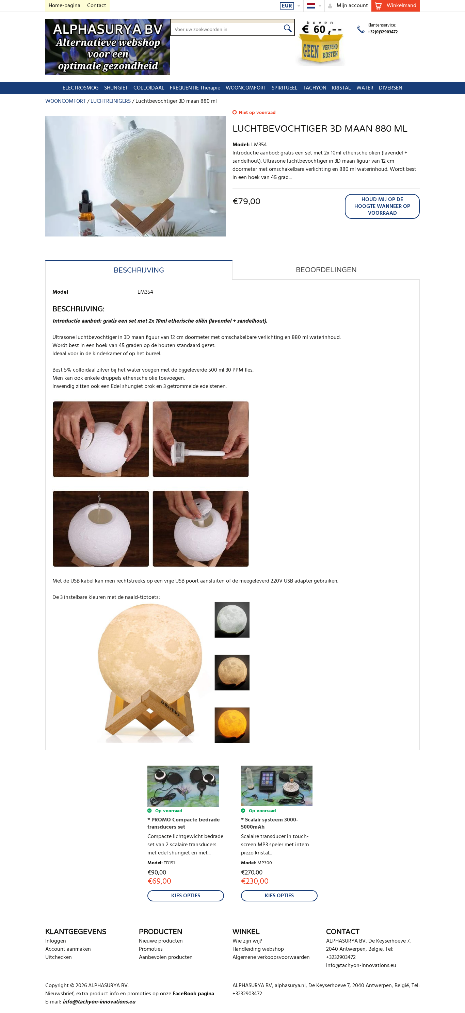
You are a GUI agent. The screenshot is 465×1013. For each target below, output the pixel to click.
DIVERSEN (390, 88)
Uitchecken (58, 957)
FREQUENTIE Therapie (195, 88)
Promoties (151, 949)
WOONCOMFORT (246, 88)
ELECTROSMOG (81, 88)
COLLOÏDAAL (148, 88)
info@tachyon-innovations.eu (361, 965)
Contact (96, 5)
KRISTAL (341, 88)
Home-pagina (64, 5)
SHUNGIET (116, 88)
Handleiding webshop (258, 949)
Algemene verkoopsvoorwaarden (271, 957)
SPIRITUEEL (285, 88)
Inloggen (55, 941)
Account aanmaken (68, 949)
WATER (364, 88)
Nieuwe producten (161, 941)
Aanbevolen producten (166, 957)
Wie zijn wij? (247, 941)
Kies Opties (185, 896)
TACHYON (314, 88)
